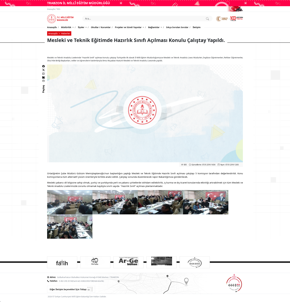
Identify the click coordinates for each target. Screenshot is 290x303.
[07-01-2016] (69, 202)
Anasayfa (51, 9)
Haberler (65, 33)
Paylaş (43, 91)
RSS (58, 9)
